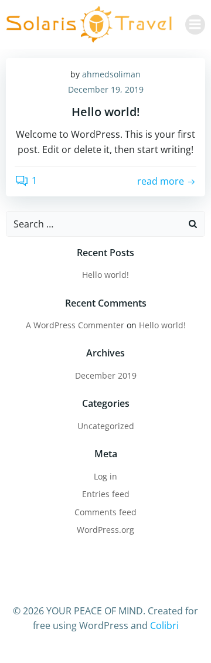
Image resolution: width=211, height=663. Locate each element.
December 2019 (106, 375)
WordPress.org (105, 529)
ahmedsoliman (111, 74)
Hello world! (105, 274)
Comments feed (105, 512)
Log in (105, 476)
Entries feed (106, 493)
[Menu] (195, 25)
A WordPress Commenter (75, 325)
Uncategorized (105, 425)
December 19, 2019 (106, 89)
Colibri (164, 625)
